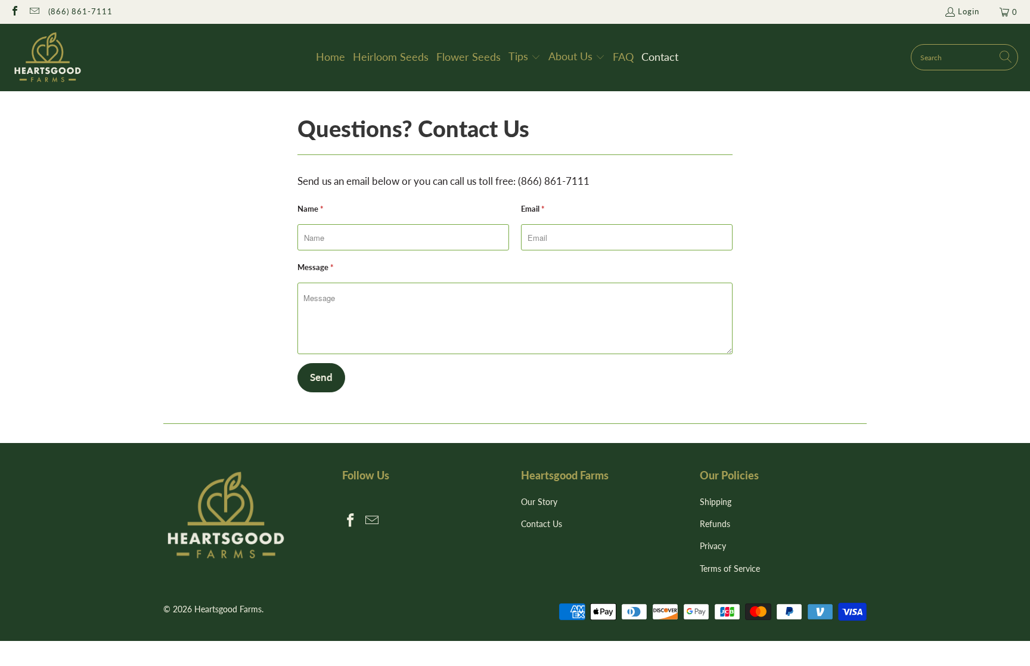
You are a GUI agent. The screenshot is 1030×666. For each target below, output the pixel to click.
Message (315, 267)
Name (310, 208)
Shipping (715, 502)
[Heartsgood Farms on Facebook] (14, 12)
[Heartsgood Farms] (47, 57)
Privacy (713, 546)
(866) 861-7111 (80, 11)
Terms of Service (730, 568)
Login (968, 11)
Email (533, 208)
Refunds (715, 524)
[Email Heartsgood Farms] (33, 12)
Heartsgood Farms (228, 609)
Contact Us (541, 524)
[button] (524, 57)
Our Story (539, 502)
